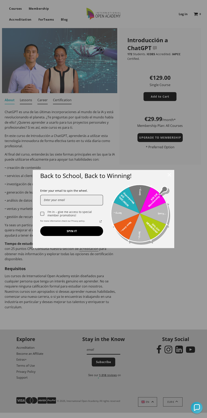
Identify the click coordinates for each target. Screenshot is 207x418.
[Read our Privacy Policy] (100, 221)
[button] (197, 408)
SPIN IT (72, 231)
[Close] (169, 175)
